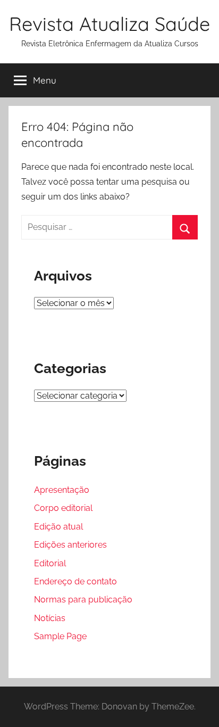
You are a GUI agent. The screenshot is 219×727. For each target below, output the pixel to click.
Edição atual (58, 527)
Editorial (50, 563)
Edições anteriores (70, 545)
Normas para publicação (83, 599)
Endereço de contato (75, 581)
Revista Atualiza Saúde (109, 24)
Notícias (49, 618)
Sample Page (60, 636)
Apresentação (61, 490)
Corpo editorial (63, 508)
